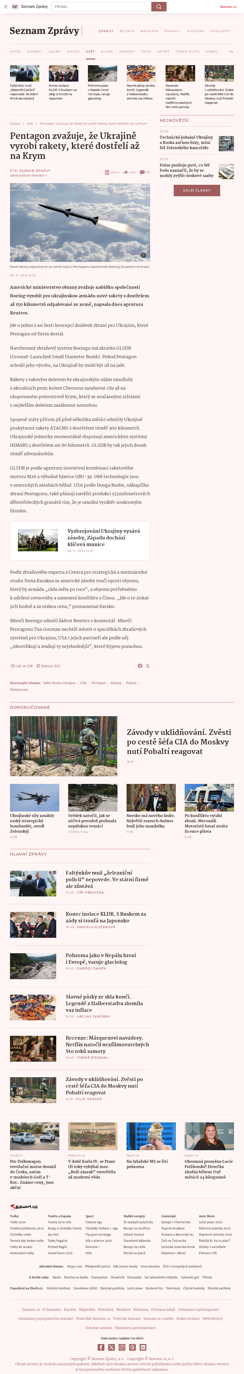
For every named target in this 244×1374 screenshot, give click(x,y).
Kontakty (106, 1310)
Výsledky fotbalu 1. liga (102, 1228)
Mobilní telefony (58, 1288)
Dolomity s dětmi (173, 1253)
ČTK (13, 170)
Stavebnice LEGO (85, 1288)
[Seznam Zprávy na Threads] (132, 1347)
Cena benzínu (150, 1266)
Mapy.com (74, 1266)
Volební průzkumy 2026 (27, 1228)
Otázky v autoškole (212, 1247)
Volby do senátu (21, 1247)
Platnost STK (208, 1253)
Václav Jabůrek (93, 1016)
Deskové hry (154, 1288)
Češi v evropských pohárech (182, 1266)
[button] (24, 73)
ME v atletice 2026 (99, 1240)
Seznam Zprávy (35, 170)
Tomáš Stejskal (93, 1057)
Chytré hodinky (194, 1288)
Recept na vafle (134, 1247)
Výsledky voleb (20, 1234)
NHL (89, 1253)
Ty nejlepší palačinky (138, 1222)
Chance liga (94, 1222)
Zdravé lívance (133, 1234)
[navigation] (6, 6)
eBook (115, 172)
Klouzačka (134, 1277)
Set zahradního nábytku (161, 1277)
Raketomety (19, 689)
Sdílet (133, 172)
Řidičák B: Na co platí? (214, 1240)
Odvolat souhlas (99, 1328)
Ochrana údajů (163, 1310)
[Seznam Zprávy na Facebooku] (101, 1347)
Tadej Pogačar (57, 1240)
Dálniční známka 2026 (214, 1228)
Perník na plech (134, 1253)
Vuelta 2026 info (59, 1222)
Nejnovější (174, 120)
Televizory (173, 1288)
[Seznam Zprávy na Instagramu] (122, 1347)
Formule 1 (92, 1247)
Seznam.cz (228, 7)
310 (148, 172)
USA (83, 683)
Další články (197, 190)
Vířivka (207, 1277)
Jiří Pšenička (90, 892)
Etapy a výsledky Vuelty (65, 1228)
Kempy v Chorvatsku (176, 1222)
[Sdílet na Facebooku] (140, 666)
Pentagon (99, 683)
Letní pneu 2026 (210, 1222)
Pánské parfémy (219, 1288)
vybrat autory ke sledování (27, 175)
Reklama (140, 1310)
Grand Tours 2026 (60, 1253)
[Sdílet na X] (147, 666)
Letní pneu (135, 1288)
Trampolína (99, 1277)
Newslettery (213, 1319)
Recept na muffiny (136, 1228)
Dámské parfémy (112, 1288)
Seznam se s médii (158, 1319)
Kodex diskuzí (188, 1319)
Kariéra (70, 1310)
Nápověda (87, 1310)
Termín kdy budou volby (27, 1240)
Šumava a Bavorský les (177, 1234)
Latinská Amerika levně (178, 1247)
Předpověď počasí (97, 1266)
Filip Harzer (89, 1099)
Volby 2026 (17, 1222)
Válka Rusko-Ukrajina (59, 683)
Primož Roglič (57, 1247)
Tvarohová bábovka (136, 1240)
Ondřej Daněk (92, 968)
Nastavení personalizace (135, 1328)
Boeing (116, 683)
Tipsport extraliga (98, 1234)
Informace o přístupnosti (198, 1310)
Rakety (131, 683)
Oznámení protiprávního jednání (45, 1319)
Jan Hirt (53, 1234)
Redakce (124, 1310)
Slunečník (117, 1277)
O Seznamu (51, 1310)
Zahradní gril (190, 1277)
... (231, 50)
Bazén (57, 1277)
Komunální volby (22, 1253)
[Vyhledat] (159, 6)
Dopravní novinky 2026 (215, 1234)
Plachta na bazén (76, 1277)
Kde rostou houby (125, 1266)
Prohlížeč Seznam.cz (93, 1319)
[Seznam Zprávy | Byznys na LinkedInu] (143, 1347)
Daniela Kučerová (96, 927)
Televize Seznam (127, 1319)
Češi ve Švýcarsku (173, 1240)
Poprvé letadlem (173, 1228)
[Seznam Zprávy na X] (111, 1347)
